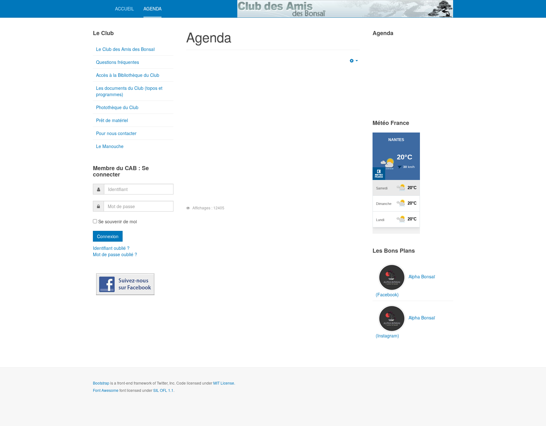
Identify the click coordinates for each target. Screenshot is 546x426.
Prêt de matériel (112, 120)
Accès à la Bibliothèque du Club (127, 75)
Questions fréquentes (117, 62)
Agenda (152, 8)
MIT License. (224, 383)
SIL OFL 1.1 (163, 390)
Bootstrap (101, 383)
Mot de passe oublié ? (115, 254)
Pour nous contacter (116, 133)
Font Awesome (105, 390)
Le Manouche (110, 146)
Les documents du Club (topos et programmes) (129, 91)
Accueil (124, 8)
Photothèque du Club (117, 107)
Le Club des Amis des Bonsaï (125, 49)
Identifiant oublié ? (111, 248)
